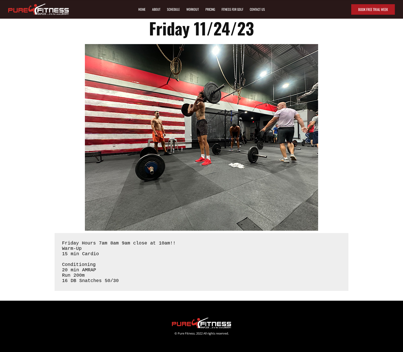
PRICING (210, 9)
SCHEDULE (173, 9)
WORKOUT (192, 9)
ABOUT (156, 9)
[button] (373, 9)
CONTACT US (257, 9)
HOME (142, 9)
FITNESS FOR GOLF (232, 9)
